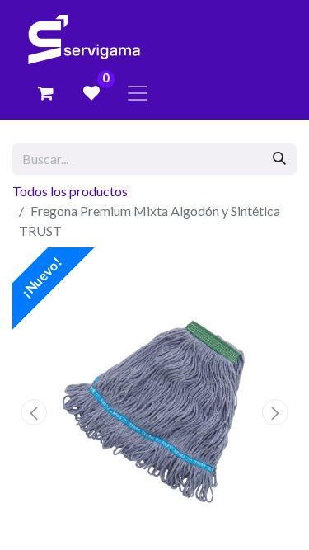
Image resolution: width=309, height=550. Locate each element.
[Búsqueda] (279, 159)
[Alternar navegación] (137, 93)
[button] (33, 412)
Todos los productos (70, 191)
